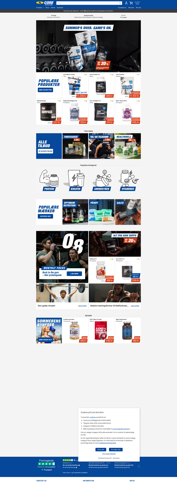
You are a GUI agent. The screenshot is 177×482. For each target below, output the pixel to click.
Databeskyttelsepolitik (107, 443)
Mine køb (131, 8)
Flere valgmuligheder (109, 454)
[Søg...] (120, 3)
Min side (138, 8)
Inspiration (60, 8)
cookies (93, 417)
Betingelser (116, 458)
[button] (135, 3)
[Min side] (126, 3)
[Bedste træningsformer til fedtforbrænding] (115, 296)
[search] (89, 3)
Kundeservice (122, 8)
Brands (53, 8)
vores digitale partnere (121, 429)
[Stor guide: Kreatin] (62, 296)
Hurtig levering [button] (88, 16)
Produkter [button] (39, 8)
